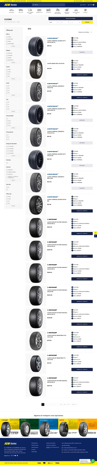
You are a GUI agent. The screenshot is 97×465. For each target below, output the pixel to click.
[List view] (30, 29)
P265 (9, 69)
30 (8, 88)
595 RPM (10, 55)
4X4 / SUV (21, 12)
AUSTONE (10, 39)
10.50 (9, 123)
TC (8, 137)
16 (8, 109)
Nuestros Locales (35, 445)
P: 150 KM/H (10, 151)
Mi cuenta (33, 449)
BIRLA (9, 41)
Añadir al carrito (82, 74)
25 (8, 85)
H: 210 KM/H (11, 146)
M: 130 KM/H (11, 148)
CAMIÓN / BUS (39, 12)
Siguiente (74, 404)
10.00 (9, 71)
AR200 (9, 57)
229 (64, 404)
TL (8, 139)
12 (8, 104)
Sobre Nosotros (35, 443)
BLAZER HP (10, 60)
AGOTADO (82, 52)
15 (8, 106)
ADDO (9, 36)
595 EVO (10, 53)
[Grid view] (29, 29)
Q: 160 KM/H (11, 153)
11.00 (9, 125)
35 (8, 90)
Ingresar (84, 4)
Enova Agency (89, 463)
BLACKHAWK (11, 43)
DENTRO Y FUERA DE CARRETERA (13, 177)
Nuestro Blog (34, 451)
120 (9, 76)
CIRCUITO (10, 174)
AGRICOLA (10, 169)
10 (8, 102)
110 (9, 74)
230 (68, 404)
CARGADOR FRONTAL (67, 13)
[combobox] (85, 32)
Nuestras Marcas (35, 447)
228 (61, 404)
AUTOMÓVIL (11, 12)
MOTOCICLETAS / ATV (76, 13)
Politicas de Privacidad (50, 443)
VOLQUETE (48, 12)
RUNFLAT (85, 12)
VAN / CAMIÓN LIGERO (30, 13)
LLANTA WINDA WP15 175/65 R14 (55, 63)
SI (8, 187)
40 (8, 92)
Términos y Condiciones (51, 445)
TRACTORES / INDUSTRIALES (58, 13)
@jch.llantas (59, 415)
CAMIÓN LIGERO (12, 172)
